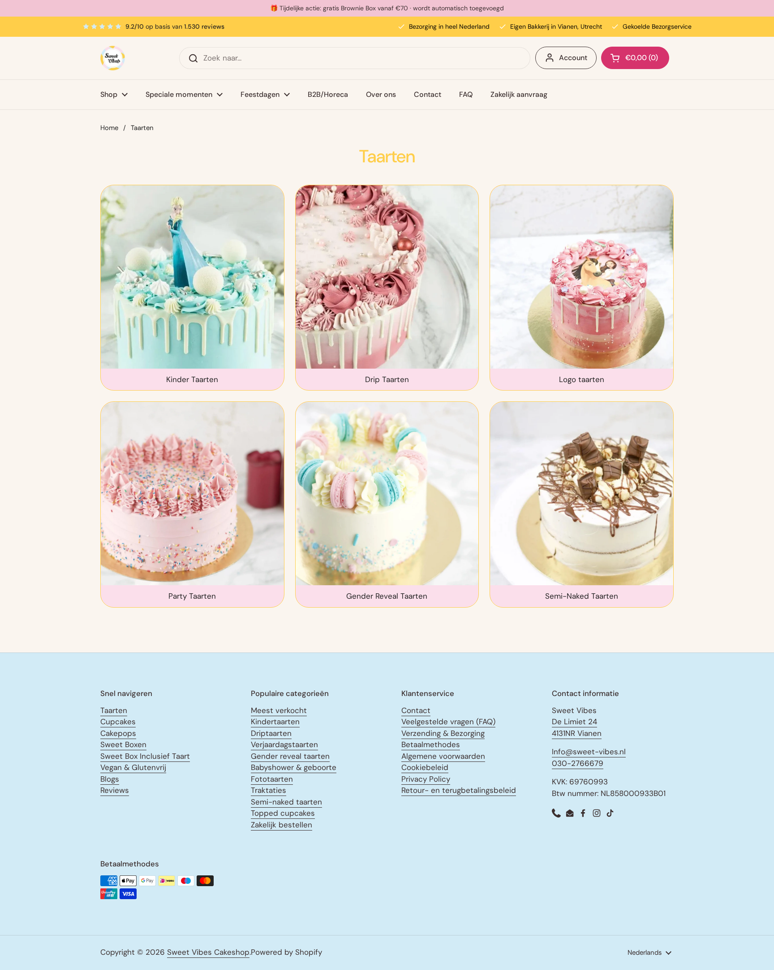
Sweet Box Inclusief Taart (145, 756)
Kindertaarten (275, 721)
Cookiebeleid (424, 767)
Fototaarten (272, 779)
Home (109, 127)
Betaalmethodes (430, 744)
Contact (415, 710)
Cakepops (118, 733)
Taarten (113, 710)
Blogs (109, 779)
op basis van (174, 26)
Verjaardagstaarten (284, 744)
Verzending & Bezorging (443, 733)
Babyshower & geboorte (293, 767)
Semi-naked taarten (286, 802)
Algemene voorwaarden (443, 756)
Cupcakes (118, 721)
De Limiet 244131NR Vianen (577, 727)
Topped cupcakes (283, 813)
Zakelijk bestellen (281, 825)
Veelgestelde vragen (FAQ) (448, 721)
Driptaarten (271, 733)
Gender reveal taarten (290, 756)
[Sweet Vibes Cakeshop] (112, 58)
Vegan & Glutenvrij (133, 767)
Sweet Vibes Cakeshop (208, 952)
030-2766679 (577, 763)
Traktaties (268, 790)
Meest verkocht (279, 710)
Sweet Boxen (123, 744)
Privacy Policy (425, 779)
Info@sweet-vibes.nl (589, 752)
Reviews (114, 790)
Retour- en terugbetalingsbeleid (458, 790)
